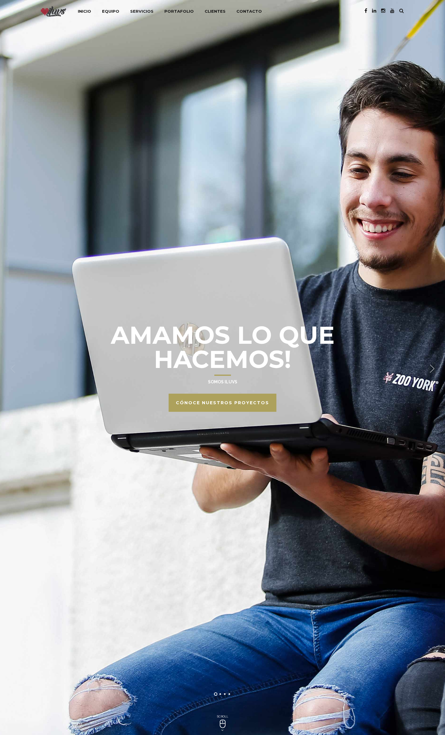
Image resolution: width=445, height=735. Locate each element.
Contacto (249, 11)
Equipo (110, 11)
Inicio (84, 11)
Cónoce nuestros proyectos (222, 402)
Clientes (215, 11)
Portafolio (179, 11)
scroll (222, 716)
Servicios (141, 11)
